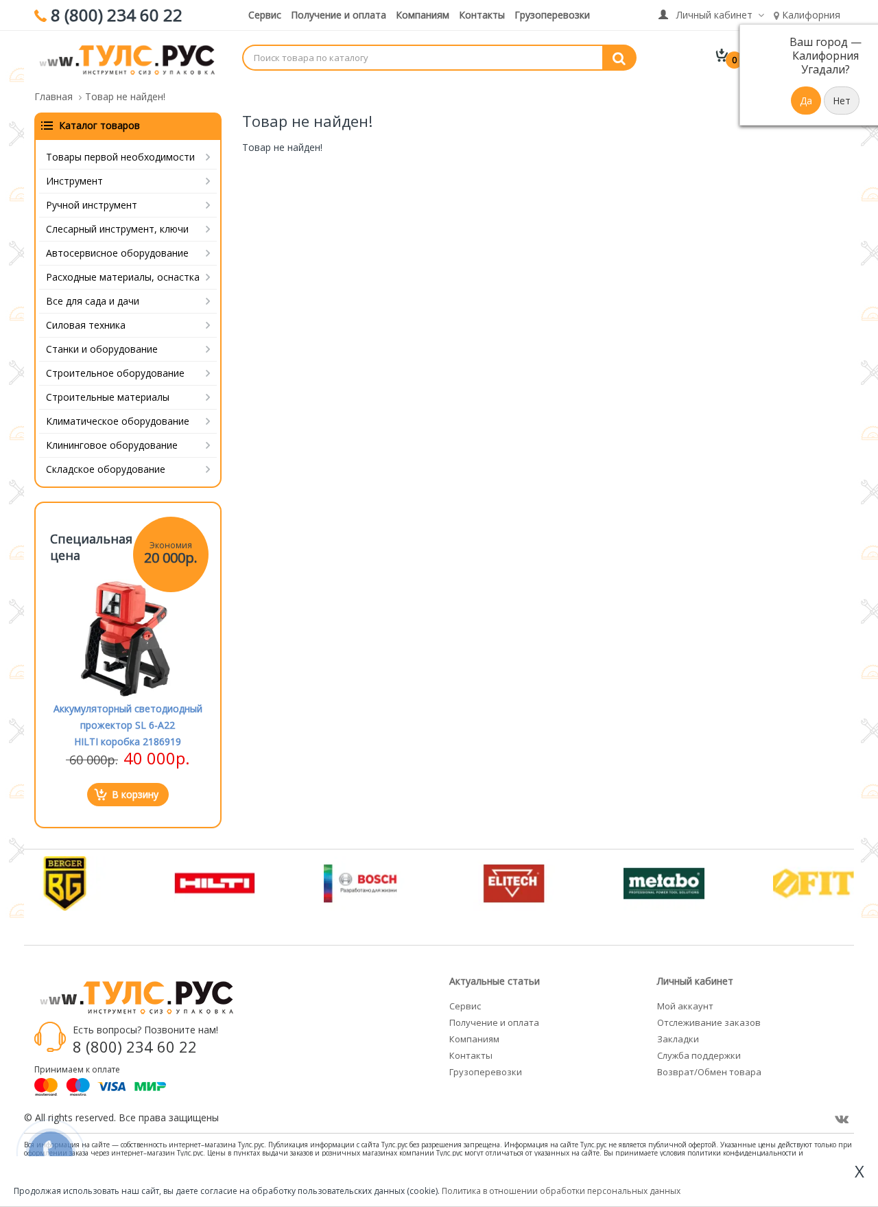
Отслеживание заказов (709, 1022)
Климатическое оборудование (117, 420)
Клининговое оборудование (112, 445)
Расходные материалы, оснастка (123, 276)
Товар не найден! (125, 96)
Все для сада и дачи (92, 300)
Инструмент (74, 180)
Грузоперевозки (552, 14)
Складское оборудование (105, 469)
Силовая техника (86, 324)
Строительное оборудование (115, 372)
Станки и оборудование (102, 348)
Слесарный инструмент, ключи (117, 228)
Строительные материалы (107, 396)
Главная (53, 96)
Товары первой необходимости (120, 156)
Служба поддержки (699, 1055)
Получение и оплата (338, 14)
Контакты (482, 14)
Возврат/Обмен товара (709, 1072)
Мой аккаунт (685, 1006)
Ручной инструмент (91, 204)
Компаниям (422, 14)
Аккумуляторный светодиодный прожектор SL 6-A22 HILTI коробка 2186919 (128, 725)
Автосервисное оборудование (117, 252)
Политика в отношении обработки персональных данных (561, 1191)
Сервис (264, 14)
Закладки (678, 1039)
